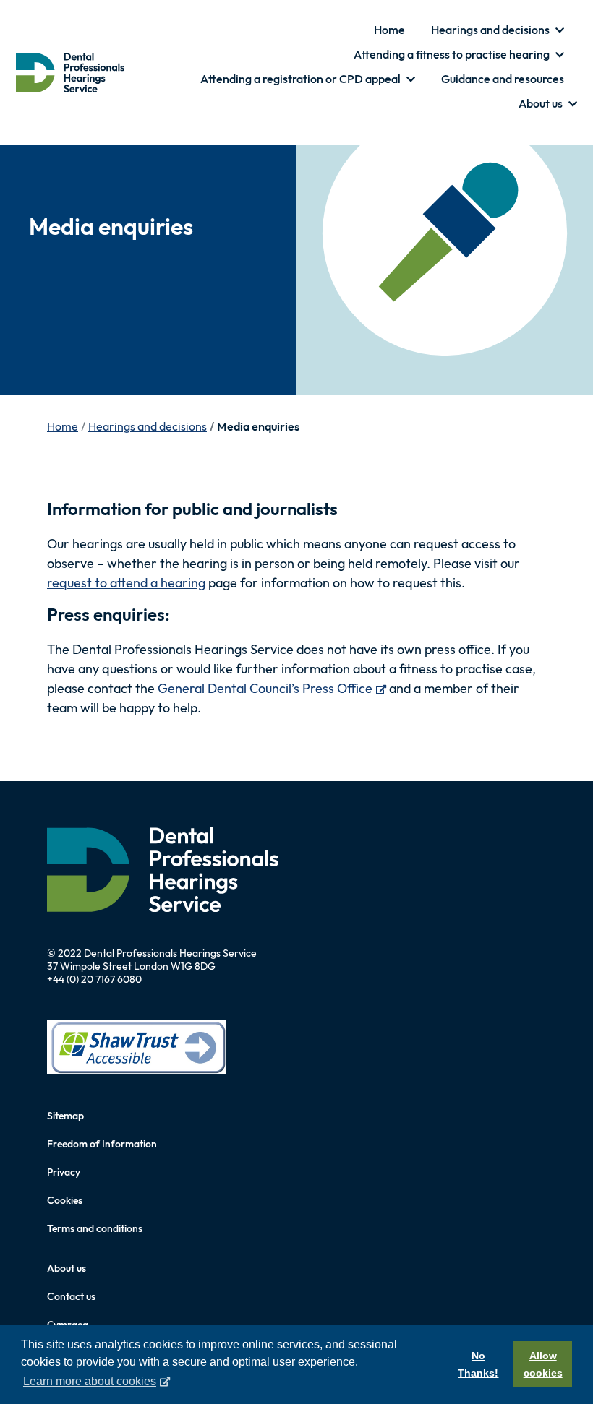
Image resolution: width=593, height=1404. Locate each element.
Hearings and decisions (147, 426)
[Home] (70, 72)
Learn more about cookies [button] (89, 1381)
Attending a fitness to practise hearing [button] (453, 54)
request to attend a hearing (126, 582)
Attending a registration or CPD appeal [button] (301, 79)
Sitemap (65, 1115)
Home (389, 29)
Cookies (64, 1200)
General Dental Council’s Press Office (272, 688)
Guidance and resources (502, 79)
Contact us (71, 1296)
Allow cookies (543, 1364)
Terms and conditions (94, 1228)
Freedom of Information (102, 1143)
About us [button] (542, 103)
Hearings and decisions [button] (491, 29)
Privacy (63, 1172)
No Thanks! (478, 1364)
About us (66, 1268)
